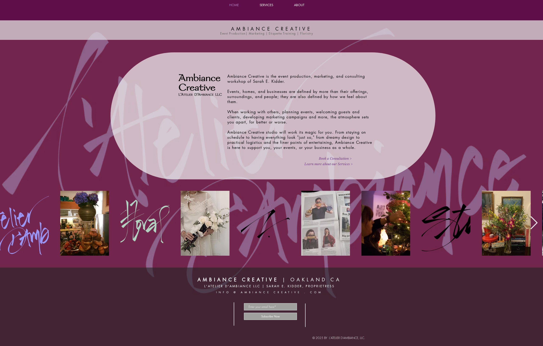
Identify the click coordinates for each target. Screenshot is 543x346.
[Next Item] (534, 223)
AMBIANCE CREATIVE (271, 29)
